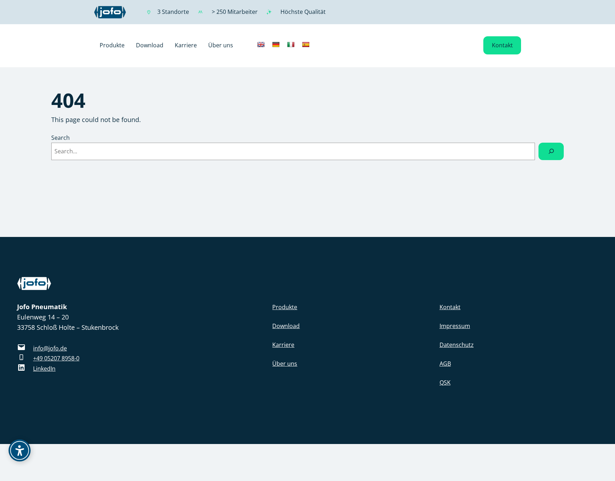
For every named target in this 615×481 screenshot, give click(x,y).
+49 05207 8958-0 (56, 358)
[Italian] (290, 44)
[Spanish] (305, 44)
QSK (445, 382)
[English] (260, 44)
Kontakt (502, 45)
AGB (445, 364)
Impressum (455, 326)
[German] (275, 44)
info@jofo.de (50, 348)
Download (286, 326)
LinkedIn (44, 368)
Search (60, 138)
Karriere (283, 345)
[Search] (551, 151)
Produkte (284, 307)
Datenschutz (457, 345)
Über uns (284, 364)
